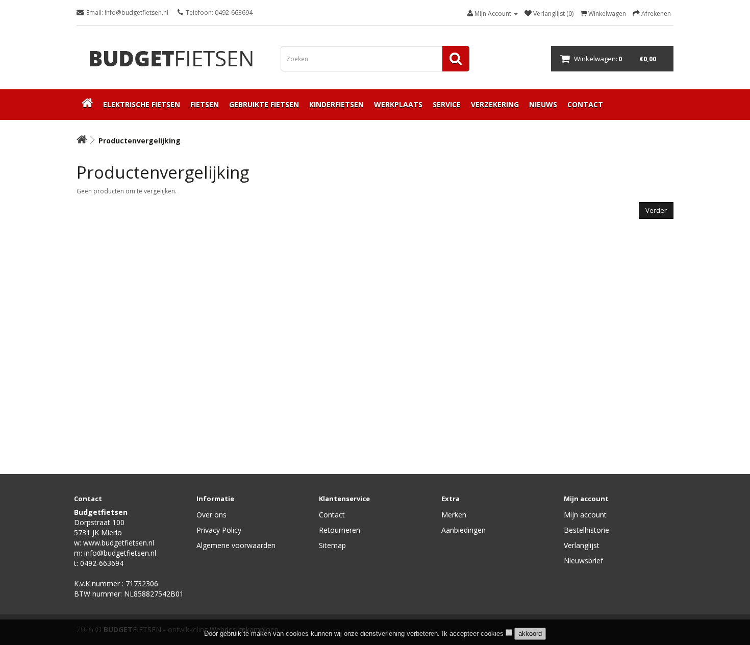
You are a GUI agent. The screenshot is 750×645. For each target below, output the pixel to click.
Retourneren (339, 530)
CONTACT (585, 104)
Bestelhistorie (586, 530)
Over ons (211, 514)
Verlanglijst (581, 545)
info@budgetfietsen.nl (120, 553)
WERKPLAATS (398, 104)
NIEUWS (543, 104)
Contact (332, 514)
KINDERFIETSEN (336, 104)
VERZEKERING (495, 104)
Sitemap (332, 545)
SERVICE (447, 104)
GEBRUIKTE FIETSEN (264, 104)
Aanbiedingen (463, 530)
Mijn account (585, 514)
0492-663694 (101, 563)
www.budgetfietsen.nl (118, 543)
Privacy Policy (218, 530)
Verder (656, 210)
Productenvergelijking (139, 140)
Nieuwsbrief (583, 560)
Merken (453, 514)
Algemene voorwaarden (236, 545)
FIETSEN (204, 104)
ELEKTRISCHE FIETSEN (141, 104)
